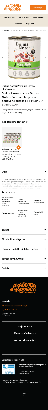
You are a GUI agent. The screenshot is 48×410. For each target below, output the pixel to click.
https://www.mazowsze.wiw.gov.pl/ (14, 380)
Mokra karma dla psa (31, 30)
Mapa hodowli (38, 17)
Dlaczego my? (9, 17)
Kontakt (6, 301)
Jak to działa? (24, 17)
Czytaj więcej (8, 192)
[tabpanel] (12, 144)
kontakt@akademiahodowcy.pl (16, 306)
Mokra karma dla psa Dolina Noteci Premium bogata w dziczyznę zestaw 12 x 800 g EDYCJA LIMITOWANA (12, 154)
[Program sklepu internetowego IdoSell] (24, 394)
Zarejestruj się (38, 8)
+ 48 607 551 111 (11, 310)
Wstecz (6, 30)
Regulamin (30, 23)
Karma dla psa (16, 30)
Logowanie (18, 23)
